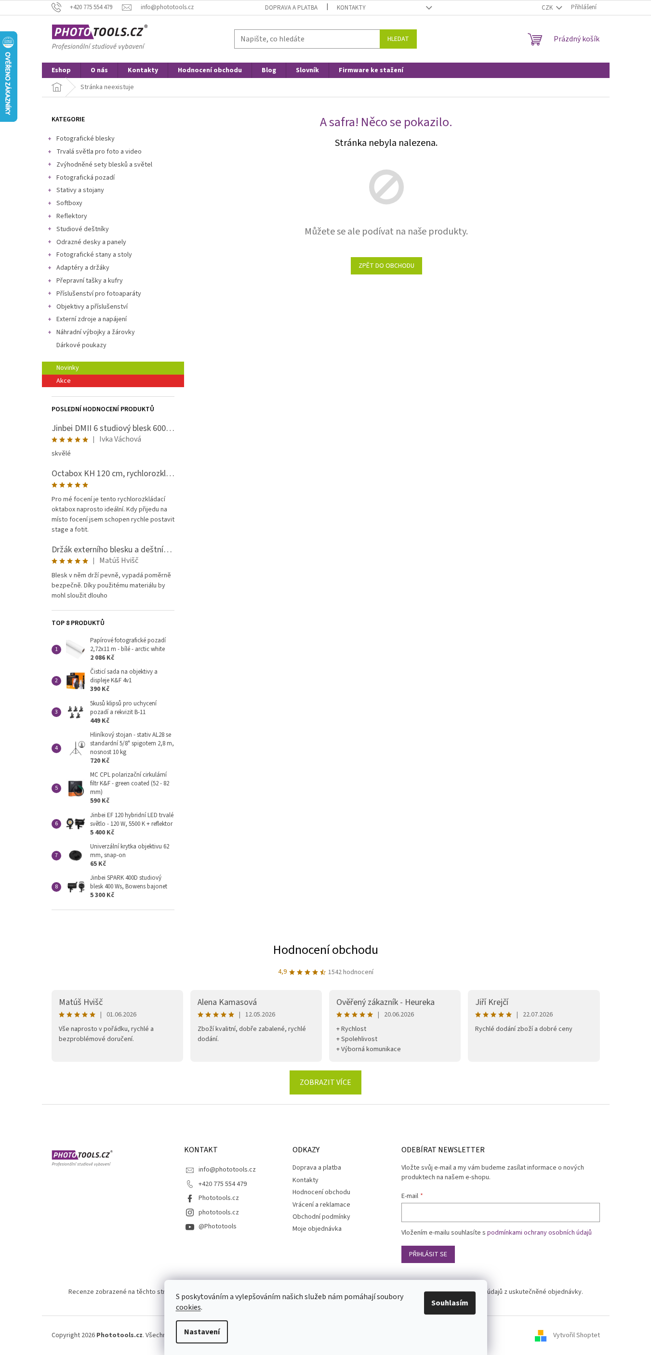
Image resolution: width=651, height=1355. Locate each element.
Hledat (398, 39)
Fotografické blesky (85, 138)
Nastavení (202, 1332)
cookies (188, 1307)
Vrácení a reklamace (321, 1205)
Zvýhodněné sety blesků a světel (104, 164)
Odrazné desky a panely (91, 242)
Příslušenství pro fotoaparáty (98, 294)
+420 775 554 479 (223, 1184)
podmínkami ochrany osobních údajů (539, 1233)
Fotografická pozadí (85, 177)
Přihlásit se (428, 1254)
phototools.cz (219, 1212)
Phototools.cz (219, 1198)
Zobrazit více (325, 1082)
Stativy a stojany (80, 190)
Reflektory (71, 216)
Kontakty (351, 7)
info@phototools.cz (227, 1169)
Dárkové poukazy (81, 345)
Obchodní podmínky (321, 1217)
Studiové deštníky (82, 229)
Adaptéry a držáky (82, 268)
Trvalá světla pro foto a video (99, 151)
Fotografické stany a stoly (94, 255)
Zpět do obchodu (386, 266)
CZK (548, 7)
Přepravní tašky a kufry (89, 281)
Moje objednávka (317, 1229)
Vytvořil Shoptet (576, 1335)
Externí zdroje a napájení (91, 319)
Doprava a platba (291, 7)
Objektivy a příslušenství (92, 307)
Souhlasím (449, 1303)
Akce (63, 381)
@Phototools (218, 1226)
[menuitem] (61, 70)
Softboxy (69, 203)
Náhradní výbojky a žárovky (95, 332)
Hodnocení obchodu (325, 950)
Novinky (67, 368)
